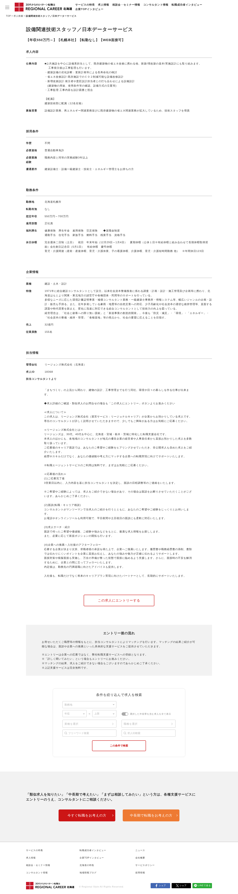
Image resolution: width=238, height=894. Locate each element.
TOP (8, 16)
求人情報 (103, 4)
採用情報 (140, 872)
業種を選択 (71, 723)
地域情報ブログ (88, 872)
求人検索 (18, 16)
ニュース (140, 850)
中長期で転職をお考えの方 (151, 815)
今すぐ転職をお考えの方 (86, 815)
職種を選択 (131, 723)
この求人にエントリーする (119, 600)
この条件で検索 (119, 745)
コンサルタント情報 (155, 4)
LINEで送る (204, 885)
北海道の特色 (87, 865)
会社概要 (140, 857)
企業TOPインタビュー (89, 9)
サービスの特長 (85, 4)
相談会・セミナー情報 (126, 4)
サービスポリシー (145, 865)
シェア (162, 885)
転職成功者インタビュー (187, 4)
